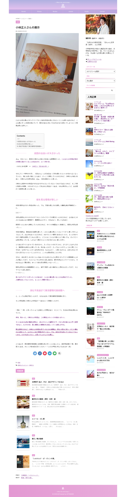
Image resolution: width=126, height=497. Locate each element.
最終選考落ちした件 (104, 250)
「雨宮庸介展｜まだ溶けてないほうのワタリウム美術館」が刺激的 (105, 343)
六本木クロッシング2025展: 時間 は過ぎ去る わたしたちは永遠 (106, 236)
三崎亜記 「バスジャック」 (30, 475)
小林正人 (31, 365)
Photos (39, 11)
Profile (87, 11)
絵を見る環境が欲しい (25, 144)
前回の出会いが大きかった (27, 141)
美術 (19, 362)
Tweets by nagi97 (92, 216)
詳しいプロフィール (94, 59)
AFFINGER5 (70, 494)
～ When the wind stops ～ (63, 491)
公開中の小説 (92, 61)
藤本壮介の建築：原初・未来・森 (44, 399)
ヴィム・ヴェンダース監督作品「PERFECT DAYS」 (105, 312)
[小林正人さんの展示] (50, 353)
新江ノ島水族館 (37, 439)
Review (55, 11)
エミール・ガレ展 (38, 419)
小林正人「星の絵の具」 (40, 166)
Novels (23, 11)
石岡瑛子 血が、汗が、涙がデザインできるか (48, 382)
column (71, 11)
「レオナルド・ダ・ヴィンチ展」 (44, 458)
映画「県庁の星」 (27, 478)
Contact (102, 11)
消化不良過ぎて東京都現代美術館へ (30, 146)
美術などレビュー (23, 365)
